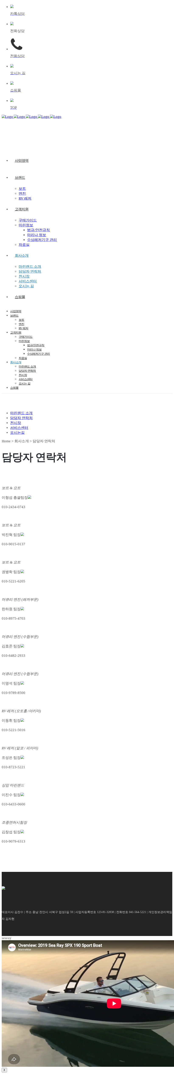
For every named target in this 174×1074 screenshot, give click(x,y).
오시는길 (17, 433)
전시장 (15, 423)
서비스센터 (19, 428)
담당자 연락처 (21, 418)
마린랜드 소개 (21, 413)
